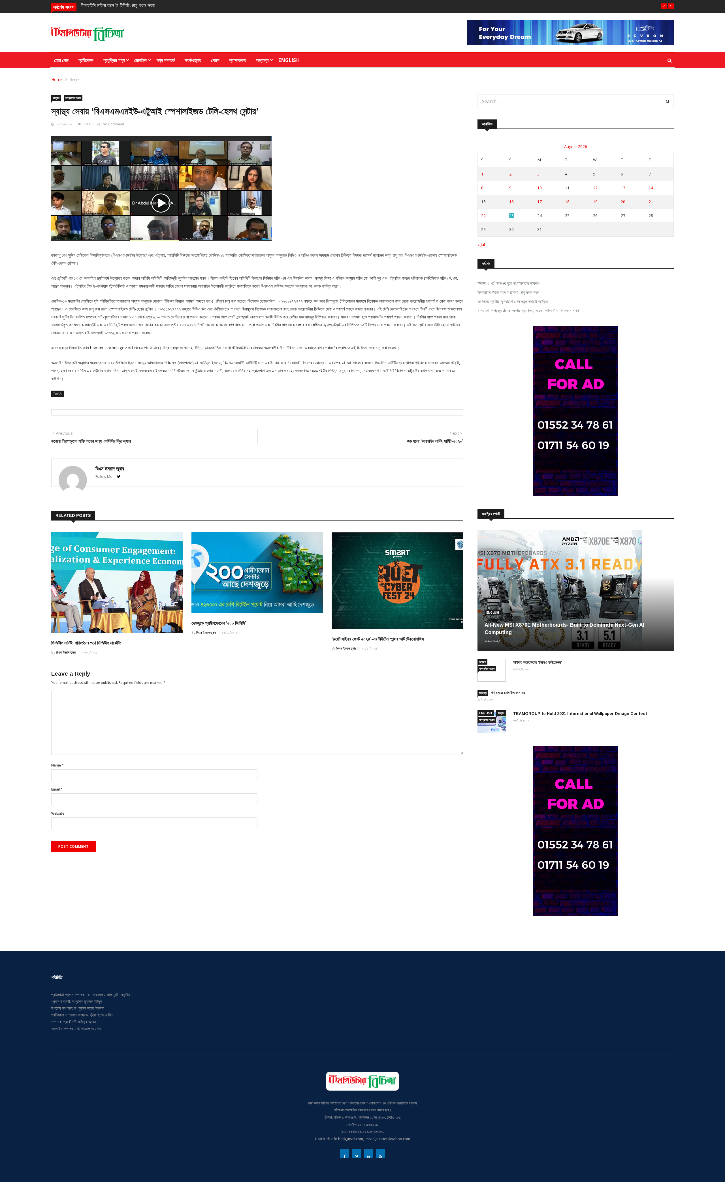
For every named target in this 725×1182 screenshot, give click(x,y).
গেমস (215, 60)
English (289, 60)
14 (651, 187)
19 (595, 201)
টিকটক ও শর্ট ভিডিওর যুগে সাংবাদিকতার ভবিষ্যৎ (508, 283)
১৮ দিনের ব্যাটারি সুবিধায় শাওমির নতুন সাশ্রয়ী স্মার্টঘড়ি (512, 301)
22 (483, 215)
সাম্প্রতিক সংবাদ (73, 98)
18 (567, 201)
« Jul (481, 244)
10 (539, 187)
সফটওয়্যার (193, 60)
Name (57, 765)
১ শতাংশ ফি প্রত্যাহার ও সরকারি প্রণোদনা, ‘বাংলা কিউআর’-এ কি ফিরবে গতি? (528, 310)
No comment (113, 124)
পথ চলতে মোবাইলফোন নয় (508, 692)
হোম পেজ (61, 60)
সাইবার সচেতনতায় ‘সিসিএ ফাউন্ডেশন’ (537, 662)
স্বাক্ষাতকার (237, 60)
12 (595, 187)
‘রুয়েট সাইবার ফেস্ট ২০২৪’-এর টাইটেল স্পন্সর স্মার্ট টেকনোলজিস (378, 639)
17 (539, 201)
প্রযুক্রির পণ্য (114, 60)
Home (57, 79)
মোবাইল (140, 60)
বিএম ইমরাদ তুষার (109, 469)
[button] (664, 6)
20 (623, 201)
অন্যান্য (262, 60)
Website (57, 813)
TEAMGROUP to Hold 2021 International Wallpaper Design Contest (580, 713)
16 (511, 201)
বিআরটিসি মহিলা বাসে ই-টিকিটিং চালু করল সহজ (118, 5)
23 (511, 215)
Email (57, 789)
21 (651, 201)
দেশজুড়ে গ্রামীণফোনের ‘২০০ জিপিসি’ (218, 623)
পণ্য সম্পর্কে (165, 60)
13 (623, 187)
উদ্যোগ (75, 79)
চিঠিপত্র (483, 693)
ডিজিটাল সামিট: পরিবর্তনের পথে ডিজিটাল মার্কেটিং (86, 643)
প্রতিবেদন (85, 60)
